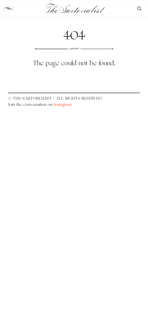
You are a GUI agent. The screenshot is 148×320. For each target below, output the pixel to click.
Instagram (63, 104)
